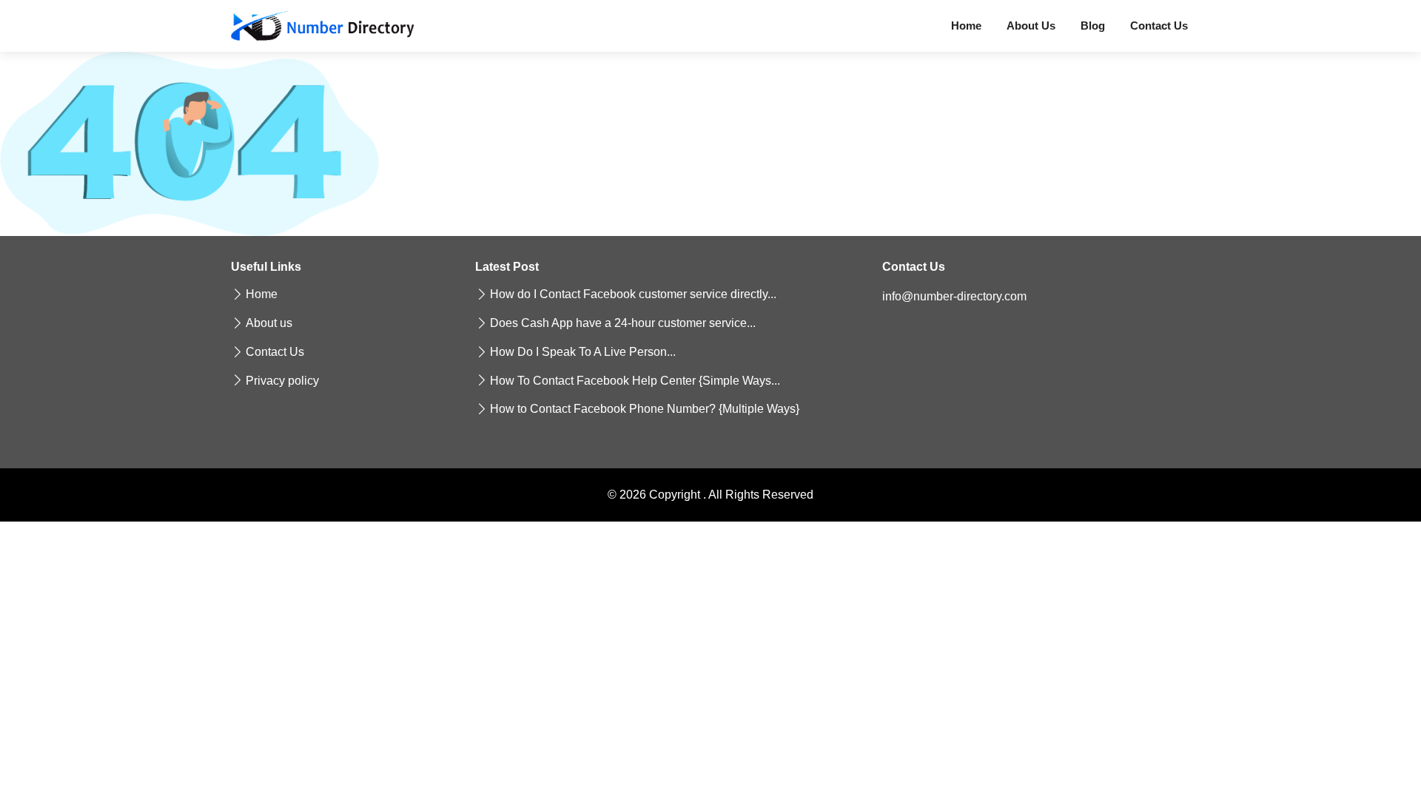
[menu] (322, 26)
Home (966, 25)
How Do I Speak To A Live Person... (583, 352)
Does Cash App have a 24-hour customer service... (623, 323)
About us (269, 323)
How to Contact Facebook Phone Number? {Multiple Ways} (644, 409)
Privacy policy (282, 381)
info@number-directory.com (954, 296)
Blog (1093, 25)
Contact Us (1159, 25)
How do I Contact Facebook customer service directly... (633, 294)
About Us (1031, 25)
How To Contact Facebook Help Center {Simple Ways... (635, 381)
